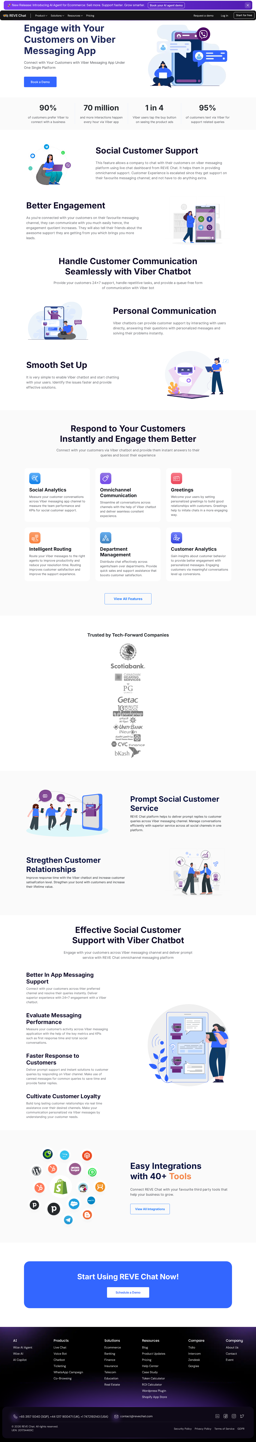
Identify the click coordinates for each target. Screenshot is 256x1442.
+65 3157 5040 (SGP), (34, 1417)
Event (230, 1360)
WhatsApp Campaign (68, 1372)
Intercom (194, 1354)
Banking (109, 1354)
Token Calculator (153, 1378)
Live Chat (60, 1347)
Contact (231, 1354)
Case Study (150, 1372)
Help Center (150, 1366)
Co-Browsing (63, 1378)
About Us (232, 1347)
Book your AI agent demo (166, 5)
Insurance (111, 1366)
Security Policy (183, 1428)
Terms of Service (224, 1428)
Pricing (90, 15)
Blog (145, 1347)
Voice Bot (60, 1354)
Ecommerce (112, 1347)
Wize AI (18, 1354)
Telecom (110, 1372)
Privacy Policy (203, 1428)
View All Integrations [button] (150, 1209)
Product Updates (153, 1354)
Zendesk (194, 1360)
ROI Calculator (152, 1385)
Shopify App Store (154, 1397)
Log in (224, 15)
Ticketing (60, 1366)
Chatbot (59, 1360)
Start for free (244, 15)
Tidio (191, 1347)
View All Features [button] (128, 599)
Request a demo (203, 15)
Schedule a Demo (128, 1292)
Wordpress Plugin (154, 1391)
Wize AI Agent (22, 1347)
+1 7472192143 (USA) (94, 1417)
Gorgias (193, 1366)
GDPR (240, 1428)
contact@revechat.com (136, 1416)
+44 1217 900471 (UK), (65, 1417)
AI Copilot (20, 1360)
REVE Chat (17, 15)
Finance (109, 1360)
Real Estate (112, 1385)
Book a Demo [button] (40, 82)
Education (111, 1378)
